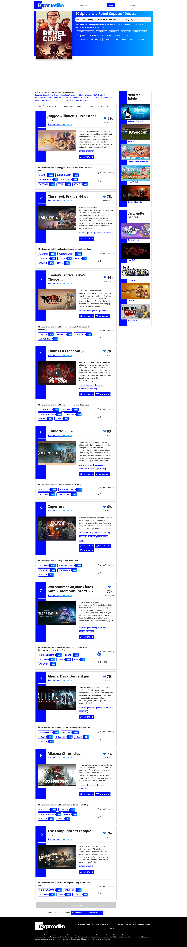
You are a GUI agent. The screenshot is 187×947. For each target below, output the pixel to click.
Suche (110, 5)
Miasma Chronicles (62, 100)
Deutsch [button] (112, 928)
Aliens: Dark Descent (43, 100)
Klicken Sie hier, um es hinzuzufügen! (87, 912)
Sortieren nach (71, 106)
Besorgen (88, 157)
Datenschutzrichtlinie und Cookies (109, 924)
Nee (101, 181)
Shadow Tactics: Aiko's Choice (91, 95)
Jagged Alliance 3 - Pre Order (47, 95)
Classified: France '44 (68, 95)
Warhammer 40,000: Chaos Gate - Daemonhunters (91, 97)
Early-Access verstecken (48, 106)
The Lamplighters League (81, 100)
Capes (66, 97)
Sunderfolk (57, 97)
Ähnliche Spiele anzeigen (60, 124)
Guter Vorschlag (107, 173)
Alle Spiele (80, 924)
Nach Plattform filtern (99, 106)
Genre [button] (133, 5)
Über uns (90, 924)
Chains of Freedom (43, 97)
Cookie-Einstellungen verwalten (137, 924)
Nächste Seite (76, 905)
